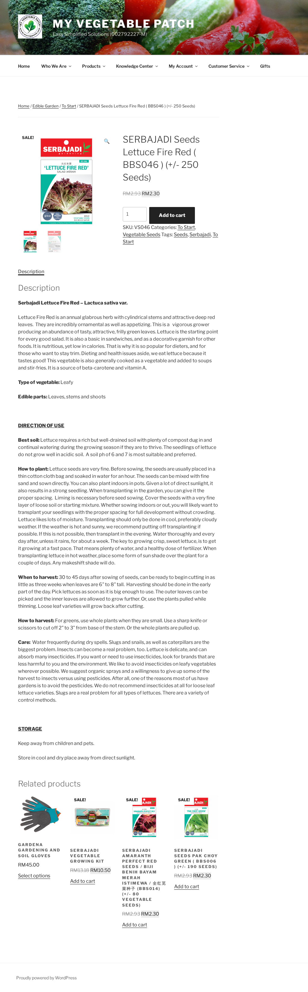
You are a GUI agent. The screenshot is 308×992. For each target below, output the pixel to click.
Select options (34, 876)
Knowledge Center (134, 66)
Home (24, 66)
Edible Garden (45, 106)
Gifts (265, 66)
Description (31, 271)
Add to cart (172, 215)
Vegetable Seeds (141, 234)
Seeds (181, 234)
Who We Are (53, 66)
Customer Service (226, 66)
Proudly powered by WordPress (46, 977)
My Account (181, 66)
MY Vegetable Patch (124, 23)
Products (91, 66)
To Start (69, 106)
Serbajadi (200, 234)
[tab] (31, 271)
